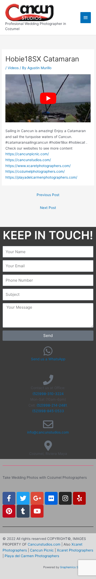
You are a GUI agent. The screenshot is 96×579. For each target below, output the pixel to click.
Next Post (48, 208)
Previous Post (48, 195)
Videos (13, 68)
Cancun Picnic (42, 550)
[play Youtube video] (48, 98)
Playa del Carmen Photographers (32, 556)
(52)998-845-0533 (48, 411)
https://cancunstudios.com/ (28, 160)
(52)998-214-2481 (52, 405)
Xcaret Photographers (75, 550)
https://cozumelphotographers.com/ (35, 171)
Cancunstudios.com (44, 544)
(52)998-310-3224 (48, 394)
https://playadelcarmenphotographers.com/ (41, 177)
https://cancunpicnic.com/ (27, 154)
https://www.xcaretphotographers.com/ (38, 166)
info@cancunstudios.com (48, 432)
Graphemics (68, 567)
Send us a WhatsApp (48, 359)
